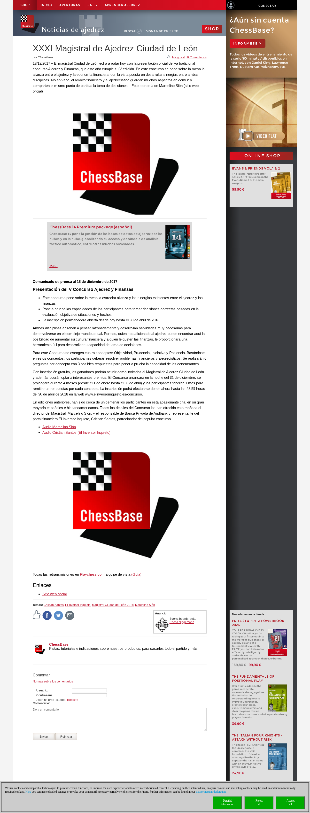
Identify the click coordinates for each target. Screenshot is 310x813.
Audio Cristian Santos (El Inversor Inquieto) (76, 432)
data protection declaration (211, 791)
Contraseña (44, 695)
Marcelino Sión (145, 605)
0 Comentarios (197, 57)
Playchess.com (92, 574)
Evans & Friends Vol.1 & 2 (256, 168)
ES (171, 31)
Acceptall (290, 802)
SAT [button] (91, 5)
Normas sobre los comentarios (53, 681)
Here (28, 791)
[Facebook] (47, 615)
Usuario (41, 690)
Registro (72, 700)
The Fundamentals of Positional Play (253, 678)
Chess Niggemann (182, 622)
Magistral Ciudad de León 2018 (113, 605)
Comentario (41, 703)
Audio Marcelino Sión (59, 427)
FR (176, 31)
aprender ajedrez (122, 5)
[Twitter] (58, 615)
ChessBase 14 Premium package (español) (90, 227)
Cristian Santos (54, 605)
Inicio (46, 5)
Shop (25, 5)
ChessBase (58, 644)
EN (166, 31)
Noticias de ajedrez (73, 29)
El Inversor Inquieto (78, 605)
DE (161, 31)
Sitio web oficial (54, 594)
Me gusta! (178, 57)
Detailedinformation (227, 802)
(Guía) (136, 574)
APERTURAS (69, 5)
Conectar (267, 6)
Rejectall (259, 802)
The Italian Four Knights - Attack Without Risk (257, 737)
